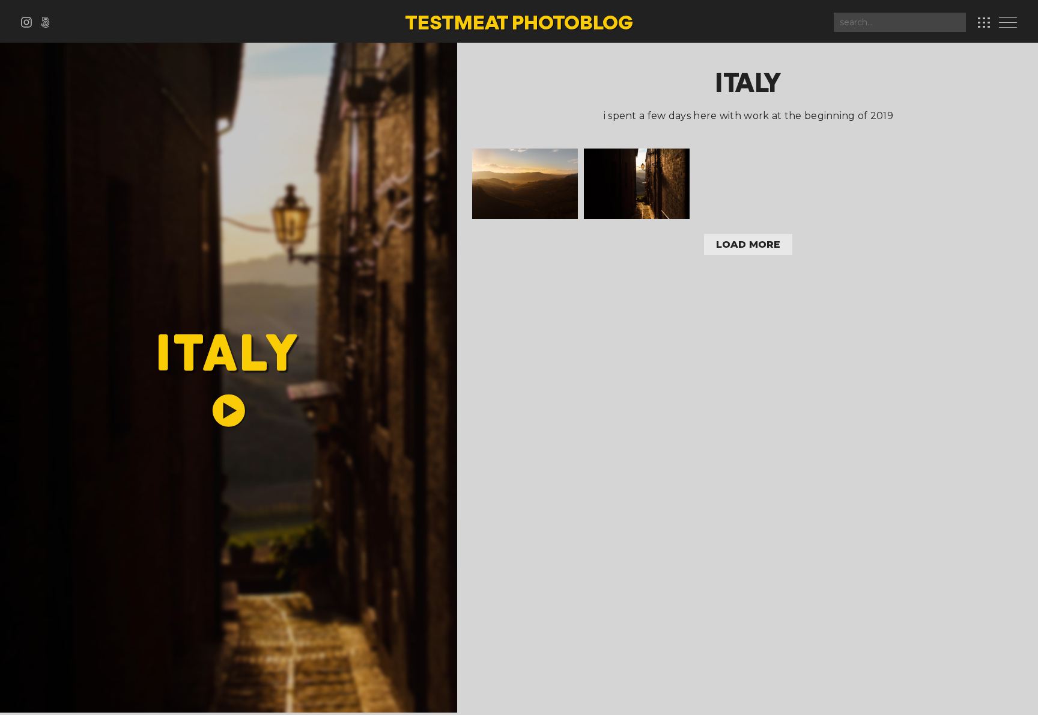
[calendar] (984, 22)
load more (748, 244)
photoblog (519, 24)
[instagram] (30, 24)
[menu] (1011, 23)
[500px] (47, 24)
